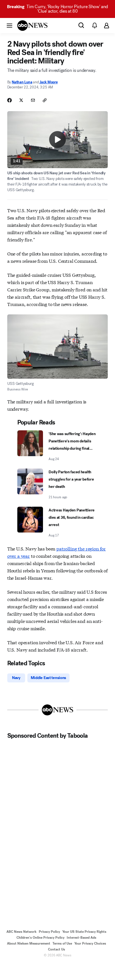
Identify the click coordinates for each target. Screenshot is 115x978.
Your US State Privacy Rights (84, 931)
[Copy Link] (44, 100)
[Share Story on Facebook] (9, 100)
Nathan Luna (22, 82)
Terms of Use (62, 943)
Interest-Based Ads (81, 937)
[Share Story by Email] (33, 100)
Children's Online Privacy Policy (40, 937)
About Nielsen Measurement (28, 943)
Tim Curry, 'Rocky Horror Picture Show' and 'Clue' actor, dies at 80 (57, 9)
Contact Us (56, 949)
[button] (9, 25)
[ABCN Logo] (32, 25)
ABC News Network (21, 931)
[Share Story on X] (21, 100)
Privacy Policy (49, 931)
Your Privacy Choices (90, 943)
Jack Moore (48, 82)
